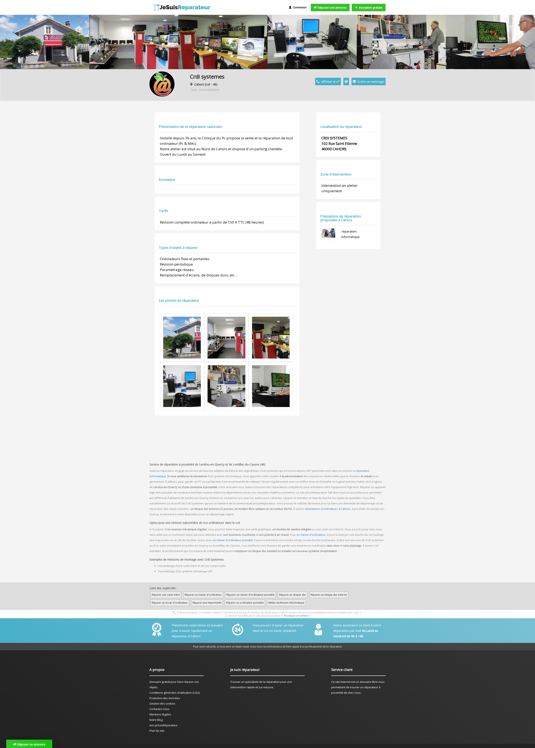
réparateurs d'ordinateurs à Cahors (327, 509)
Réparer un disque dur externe (329, 595)
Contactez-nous (159, 709)
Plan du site (156, 731)
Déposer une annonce (331, 7)
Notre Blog (156, 720)
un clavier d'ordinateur (311, 535)
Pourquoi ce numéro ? (297, 615)
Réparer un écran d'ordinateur (170, 602)
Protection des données (164, 698)
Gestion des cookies (162, 703)
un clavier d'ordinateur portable (233, 540)
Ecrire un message (370, 81)
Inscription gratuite (370, 7)
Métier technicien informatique (286, 602)
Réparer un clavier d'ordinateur (203, 595)
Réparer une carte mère (166, 595)
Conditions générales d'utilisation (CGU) (174, 693)
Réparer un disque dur (292, 595)
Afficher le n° (330, 81)
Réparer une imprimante (207, 602)
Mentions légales (160, 714)
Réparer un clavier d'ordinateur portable (250, 595)
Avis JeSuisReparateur (163, 725)
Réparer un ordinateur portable (245, 602)
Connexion (299, 7)
